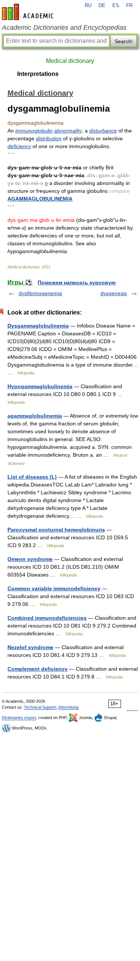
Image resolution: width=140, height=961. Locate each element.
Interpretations (38, 74)
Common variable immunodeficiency (53, 588)
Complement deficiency (37, 669)
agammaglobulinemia (34, 416)
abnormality (68, 131)
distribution (49, 138)
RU (88, 5)
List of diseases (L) (32, 477)
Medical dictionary (70, 61)
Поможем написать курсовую (77, 282)
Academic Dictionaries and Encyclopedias (64, 27)
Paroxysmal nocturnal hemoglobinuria (56, 530)
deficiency (19, 146)
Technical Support (40, 707)
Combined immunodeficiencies (47, 618)
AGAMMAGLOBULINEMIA (39, 199)
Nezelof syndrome (30, 647)
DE (102, 5)
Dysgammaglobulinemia (38, 326)
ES (115, 5)
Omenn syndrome (30, 559)
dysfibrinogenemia (40, 293)
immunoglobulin (34, 131)
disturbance (103, 131)
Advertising (68, 707)
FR (129, 5)
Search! (124, 41)
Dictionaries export (19, 717)
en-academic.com (29, 12)
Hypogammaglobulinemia (39, 386)
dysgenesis (113, 293)
